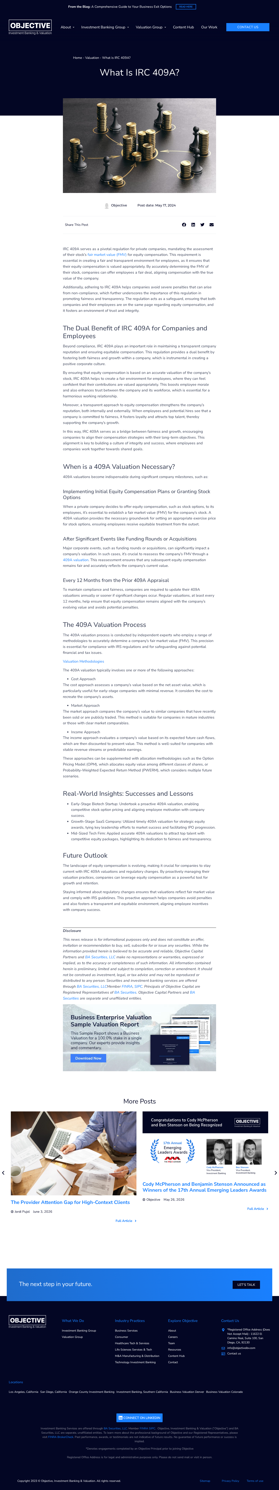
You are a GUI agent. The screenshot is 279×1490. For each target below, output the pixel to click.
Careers (173, 1337)
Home (77, 58)
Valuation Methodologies (83, 661)
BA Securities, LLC (115, 1428)
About (66, 27)
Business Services (126, 1331)
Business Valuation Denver (187, 1392)
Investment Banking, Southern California (142, 1392)
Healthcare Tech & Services (132, 1343)
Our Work (209, 27)
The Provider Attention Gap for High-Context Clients (70, 1202)
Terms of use (255, 1481)
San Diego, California (53, 1392)
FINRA (144, 1428)
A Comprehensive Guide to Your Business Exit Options (120, 6)
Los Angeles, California (23, 1392)
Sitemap (205, 1481)
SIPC (152, 1428)
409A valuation (75, 559)
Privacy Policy (230, 1481)
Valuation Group (149, 27)
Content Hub (183, 27)
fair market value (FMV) (107, 254)
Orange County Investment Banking (91, 1392)
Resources (174, 1350)
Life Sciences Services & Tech (133, 1350)
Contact (173, 1362)
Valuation (92, 58)
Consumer (121, 1337)
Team (171, 1343)
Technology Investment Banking (135, 1362)
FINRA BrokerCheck (60, 1437)
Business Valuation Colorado (224, 1392)
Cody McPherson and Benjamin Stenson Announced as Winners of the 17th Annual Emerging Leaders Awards (205, 1187)
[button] (184, 225)
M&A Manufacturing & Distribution (137, 1356)
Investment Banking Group (103, 27)
